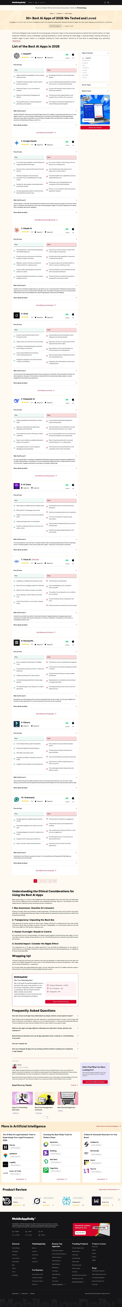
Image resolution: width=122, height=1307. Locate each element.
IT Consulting (55, 1281)
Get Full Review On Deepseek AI (45, 476)
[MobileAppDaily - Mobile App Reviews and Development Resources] (35, 1219)
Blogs (13, 1265)
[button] (31, 2)
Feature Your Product (95, 127)
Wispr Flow (105, 1202)
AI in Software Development (98, 1277)
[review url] (7, 1201)
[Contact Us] (108, 2)
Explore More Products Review (108, 1189)
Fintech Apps (75, 1254)
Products (59, 13)
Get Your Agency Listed (37, 1274)
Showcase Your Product (37, 1281)
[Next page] (55, 881)
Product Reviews (16, 1248)
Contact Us (34, 1251)
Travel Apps (74, 1271)
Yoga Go (94, 1250)
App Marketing (55, 1267)
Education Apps (75, 1261)
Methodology (15, 1275)
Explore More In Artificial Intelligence (107, 1126)
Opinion (14, 1268)
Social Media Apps (76, 1258)
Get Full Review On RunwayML (45, 714)
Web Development (56, 1260)
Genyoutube (95, 1246)
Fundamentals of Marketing (98, 1270)
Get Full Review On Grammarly (45, 870)
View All (73, 1085)
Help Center (35, 1261)
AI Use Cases (95, 1284)
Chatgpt (93, 1260)
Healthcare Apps (75, 1251)
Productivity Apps (76, 1268)
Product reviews (99, 1244)
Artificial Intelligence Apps (78, 1248)
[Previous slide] (43, 1116)
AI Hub (13, 1271)
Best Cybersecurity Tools (77, 1278)
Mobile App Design (56, 1274)
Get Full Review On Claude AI (45, 305)
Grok (44, 1202)
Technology (39, 1113)
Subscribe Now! (80, 1232)
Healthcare (15, 1113)
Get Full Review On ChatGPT (45, 132)
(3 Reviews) (35, 559)
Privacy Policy (35, 1254)
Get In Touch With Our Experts (95, 1082)
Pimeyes (94, 1253)
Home (51, 13)
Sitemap (34, 1258)
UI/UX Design (55, 1271)
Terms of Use (24, 1293)
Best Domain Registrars (66, 1107)
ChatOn (15, 1202)
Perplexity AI (76, 1202)
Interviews (14, 1254)
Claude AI (94, 1256)
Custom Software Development (59, 1254)
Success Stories (15, 1258)
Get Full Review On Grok (45, 390)
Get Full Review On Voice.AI (45, 632)
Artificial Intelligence (55, 26)
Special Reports (15, 1261)
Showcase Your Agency (37, 1277)
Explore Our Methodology (61, 1001)
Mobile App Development (57, 1250)
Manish (20, 1065)
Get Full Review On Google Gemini (45, 220)
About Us (34, 1248)
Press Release (15, 1251)
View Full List (20, 1179)
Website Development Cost (98, 1281)
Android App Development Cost (99, 1274)
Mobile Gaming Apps (76, 1265)
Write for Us (35, 1284)
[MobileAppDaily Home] (19, 2)
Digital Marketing (56, 1264)
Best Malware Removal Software (79, 1275)
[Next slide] (47, 1116)
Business (60, 1110)
